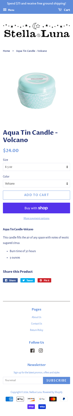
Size (5, 159)
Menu (11, 10)
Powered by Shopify (52, 392)
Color (6, 176)
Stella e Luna (35, 392)
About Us (36, 317)
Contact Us (36, 323)
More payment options (36, 218)
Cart (66, 10)
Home (6, 51)
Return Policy (36, 330)
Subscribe (56, 380)
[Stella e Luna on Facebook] (32, 351)
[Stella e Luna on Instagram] (41, 351)
